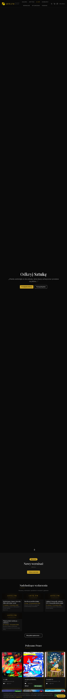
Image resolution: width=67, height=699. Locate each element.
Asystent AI (61, 696)
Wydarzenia (36, 5)
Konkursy (45, 2)
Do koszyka (38, 686)
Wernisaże (26, 5)
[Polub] (19, 674)
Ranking (44, 5)
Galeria (24, 2)
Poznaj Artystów (41, 286)
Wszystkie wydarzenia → (33, 635)
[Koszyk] (54, 4)
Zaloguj (62, 3)
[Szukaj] (51, 3)
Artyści (31, 2)
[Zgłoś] (57, 4)
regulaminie (19, 697)
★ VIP (38, 2)
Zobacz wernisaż (33, 572)
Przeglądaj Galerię (26, 286)
